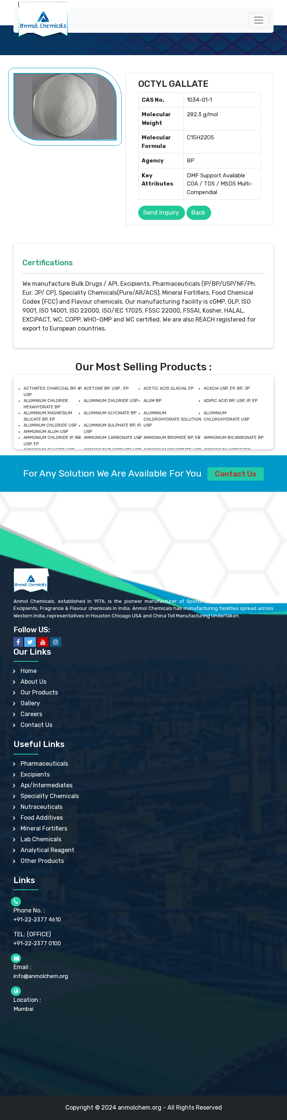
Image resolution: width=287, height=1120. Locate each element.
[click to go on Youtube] (43, 642)
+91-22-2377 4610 (37, 919)
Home (29, 670)
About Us (33, 681)
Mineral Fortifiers (44, 828)
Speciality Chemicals (50, 796)
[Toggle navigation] (258, 20)
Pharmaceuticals (44, 763)
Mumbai (23, 1009)
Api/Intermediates (46, 785)
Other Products (42, 860)
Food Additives (42, 817)
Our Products (39, 692)
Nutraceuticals (41, 806)
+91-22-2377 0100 (37, 943)
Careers (31, 714)
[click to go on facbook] (18, 642)
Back (198, 212)
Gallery (30, 703)
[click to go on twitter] (30, 642)
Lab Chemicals (41, 839)
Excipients (35, 774)
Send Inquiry (161, 212)
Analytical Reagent (47, 850)
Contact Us (235, 473)
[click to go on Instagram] (55, 642)
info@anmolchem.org (40, 976)
